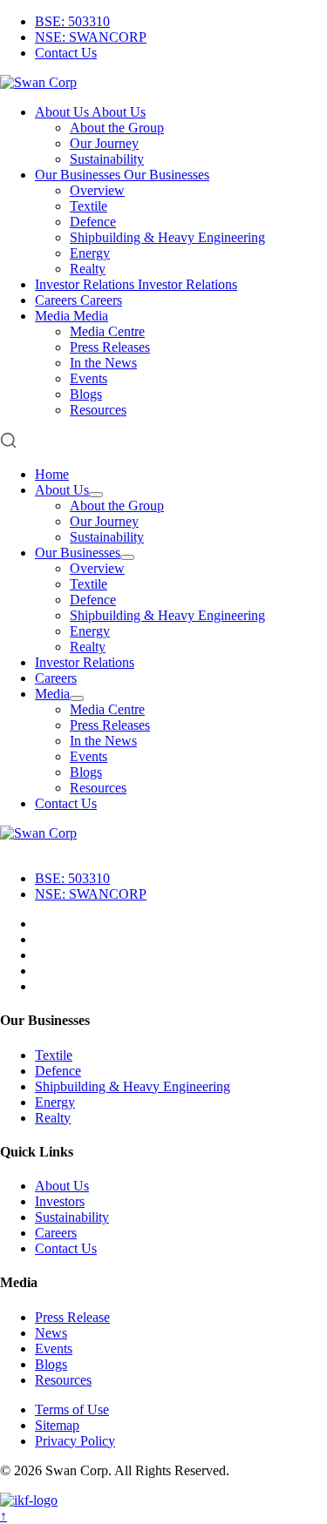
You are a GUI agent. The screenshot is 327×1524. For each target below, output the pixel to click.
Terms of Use (72, 1409)
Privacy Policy (75, 1440)
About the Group (117, 127)
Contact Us (66, 52)
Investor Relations (84, 662)
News (51, 1332)
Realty (88, 268)
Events (88, 378)
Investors (60, 1201)
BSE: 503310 (72, 21)
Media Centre (107, 331)
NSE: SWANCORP (90, 37)
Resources (98, 409)
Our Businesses (77, 552)
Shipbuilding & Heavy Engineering (167, 237)
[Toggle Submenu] (96, 494)
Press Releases (110, 347)
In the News (103, 362)
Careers (56, 678)
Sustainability (107, 159)
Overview (97, 190)
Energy (90, 253)
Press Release (72, 1317)
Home (52, 474)
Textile (88, 206)
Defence (93, 221)
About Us (62, 489)
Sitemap (57, 1425)
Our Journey (104, 143)
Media (52, 693)
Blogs (86, 394)
